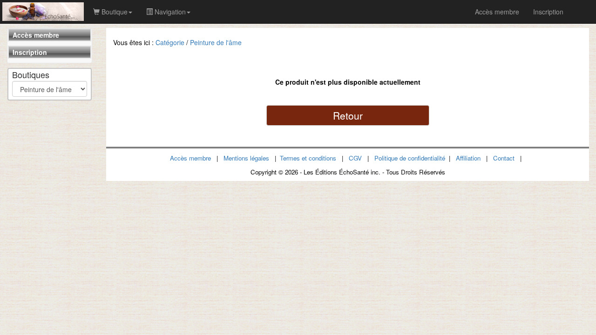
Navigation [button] (169, 11)
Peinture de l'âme (216, 42)
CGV (355, 158)
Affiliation (468, 158)
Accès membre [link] (497, 11)
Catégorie (170, 42)
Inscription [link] (548, 11)
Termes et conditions (308, 158)
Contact (504, 158)
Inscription (30, 52)
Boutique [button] (114, 11)
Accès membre (36, 35)
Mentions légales (246, 158)
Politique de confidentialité (409, 158)
